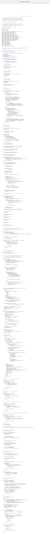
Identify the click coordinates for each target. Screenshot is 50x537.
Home (2, 3)
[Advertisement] (25, 10)
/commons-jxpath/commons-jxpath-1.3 (40, 3)
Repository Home (47, 3)
